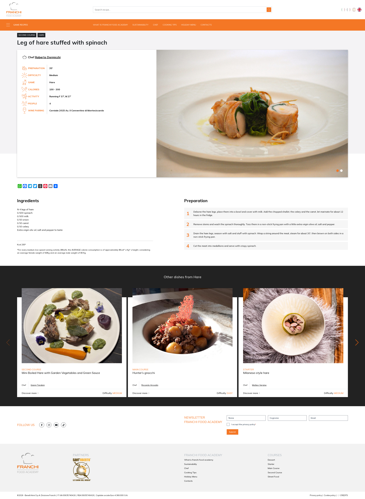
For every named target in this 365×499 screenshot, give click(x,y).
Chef (155, 24)
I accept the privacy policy (243, 424)
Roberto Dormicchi (48, 57)
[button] (46, 25)
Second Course (26, 35)
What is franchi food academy (110, 24)
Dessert (271, 460)
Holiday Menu (188, 24)
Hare (41, 35)
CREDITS (344, 495)
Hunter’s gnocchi (143, 373)
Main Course (273, 468)
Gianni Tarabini (38, 385)
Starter (271, 464)
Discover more (29, 393)
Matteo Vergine (259, 385)
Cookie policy (329, 495)
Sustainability (140, 24)
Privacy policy (316, 495)
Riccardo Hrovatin (149, 385)
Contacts (206, 24)
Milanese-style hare (256, 373)
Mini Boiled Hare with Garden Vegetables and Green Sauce (61, 373)
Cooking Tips (170, 24)
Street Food (273, 476)
